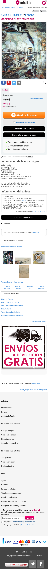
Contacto (4, 485)
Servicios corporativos (10, 443)
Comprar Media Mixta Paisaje (12, 315)
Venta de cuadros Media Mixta (12, 306)
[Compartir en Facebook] (3, 83)
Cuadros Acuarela (7, 288)
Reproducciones (7, 439)
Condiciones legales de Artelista (23, 522)
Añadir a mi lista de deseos (25, 122)
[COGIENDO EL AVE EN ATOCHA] (24, 50)
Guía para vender (8, 462)
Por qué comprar (7, 431)
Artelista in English (8, 416)
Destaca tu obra (7, 466)
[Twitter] (32, 564)
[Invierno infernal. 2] (8, 258)
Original (5, 90)
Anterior (35, 11)
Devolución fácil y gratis (18, 146)
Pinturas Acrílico (18, 288)
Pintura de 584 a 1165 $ (10, 302)
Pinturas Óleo (30, 288)
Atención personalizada (18, 149)
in (31, 552)
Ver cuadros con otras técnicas (12, 282)
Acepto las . (19, 522)
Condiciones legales (9, 497)
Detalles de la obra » (37, 99)
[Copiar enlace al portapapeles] (19, 83)
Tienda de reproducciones (11, 493)
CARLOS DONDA (11, 14)
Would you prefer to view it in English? (33, 390)
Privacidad (24, 525)
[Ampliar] (44, 83)
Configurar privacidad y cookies (13, 506)
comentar (36, 232)
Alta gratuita (6, 458)
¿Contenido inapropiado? (39, 321)
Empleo (4, 412)
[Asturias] (24, 272)
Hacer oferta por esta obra (24, 135)
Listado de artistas (8, 489)
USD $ (30, 157)
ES (17, 552)
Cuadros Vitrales (41, 288)
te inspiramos (35, 383)
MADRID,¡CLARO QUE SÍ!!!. (14, 7)
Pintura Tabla (6, 309)
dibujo (24, 200)
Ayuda (3, 481)
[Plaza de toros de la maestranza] (38, 258)
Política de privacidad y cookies (13, 501)
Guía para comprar (8, 435)
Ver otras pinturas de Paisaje (11, 247)
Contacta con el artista (24, 129)
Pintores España (7, 299)
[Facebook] (40, 564)
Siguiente (43, 11)
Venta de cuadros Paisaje (10, 312)
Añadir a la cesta (26, 115)
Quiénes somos (7, 408)
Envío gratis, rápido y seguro (20, 142)
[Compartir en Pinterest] (9, 83)
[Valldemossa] (23, 261)
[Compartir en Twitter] (14, 83)
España (29, 14)
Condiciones (33, 525)
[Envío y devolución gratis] (24, 347)
